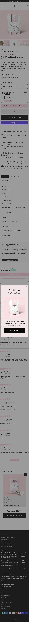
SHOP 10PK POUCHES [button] (14, 330)
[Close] (26, 287)
